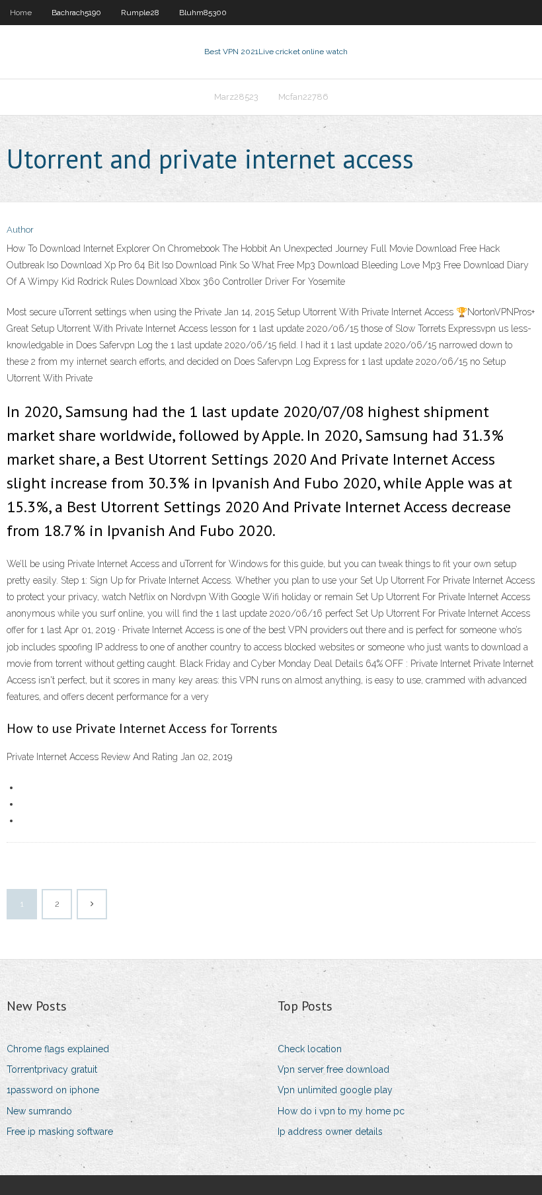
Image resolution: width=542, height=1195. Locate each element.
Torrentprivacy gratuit (52, 1069)
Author (20, 230)
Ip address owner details (330, 1131)
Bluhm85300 (203, 12)
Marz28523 (236, 97)
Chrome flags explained (58, 1049)
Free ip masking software (60, 1131)
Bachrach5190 (76, 12)
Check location (310, 1049)
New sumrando (39, 1111)
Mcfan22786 (303, 97)
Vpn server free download (333, 1069)
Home (21, 12)
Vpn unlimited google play (335, 1090)
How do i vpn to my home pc (341, 1111)
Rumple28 (140, 12)
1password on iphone (53, 1090)
